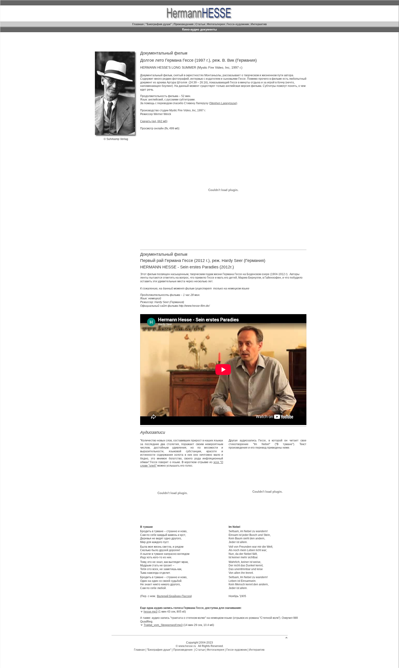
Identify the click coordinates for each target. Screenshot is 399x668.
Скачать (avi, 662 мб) (153, 121)
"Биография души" (158, 24)
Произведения (183, 24)
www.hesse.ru (187, 646)
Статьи (200, 24)
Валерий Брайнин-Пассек (174, 596)
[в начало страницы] (286, 637)
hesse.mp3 (150, 611)
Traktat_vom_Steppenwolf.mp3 (163, 625)
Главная (138, 24)
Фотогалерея (216, 24)
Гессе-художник (238, 24)
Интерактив (259, 24)
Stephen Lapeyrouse (223, 103)
